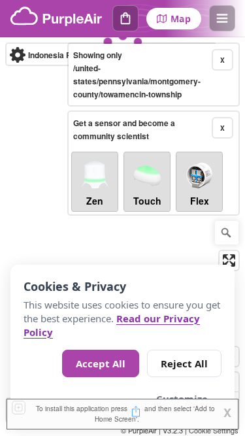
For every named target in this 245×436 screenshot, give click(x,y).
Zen (94, 200)
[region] (122, 236)
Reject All (184, 363)
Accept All (100, 363)
